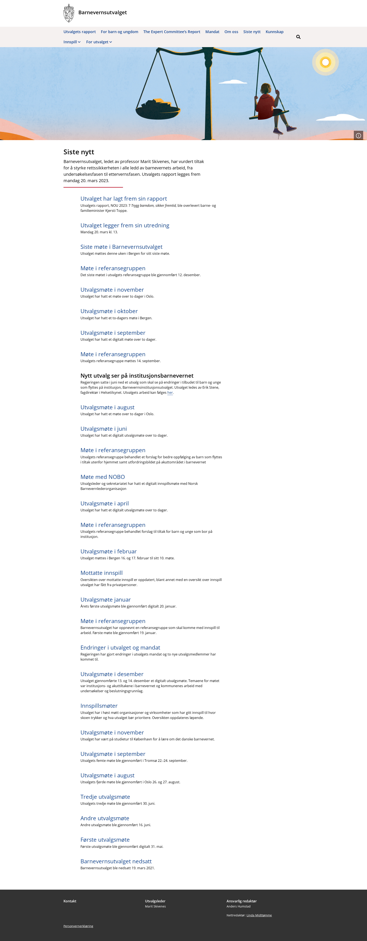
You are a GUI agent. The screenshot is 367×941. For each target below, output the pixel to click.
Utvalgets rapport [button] (80, 31)
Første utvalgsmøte (105, 839)
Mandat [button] (212, 31)
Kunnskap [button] (275, 31)
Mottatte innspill (101, 573)
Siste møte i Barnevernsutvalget (121, 246)
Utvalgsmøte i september (112, 332)
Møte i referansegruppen (112, 268)
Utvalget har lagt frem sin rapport (123, 198)
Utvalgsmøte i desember (112, 674)
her (170, 392)
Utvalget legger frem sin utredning (124, 225)
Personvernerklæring (78, 926)
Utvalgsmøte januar (105, 599)
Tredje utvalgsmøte (105, 796)
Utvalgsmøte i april (104, 503)
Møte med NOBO (102, 477)
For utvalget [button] (97, 41)
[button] (298, 37)
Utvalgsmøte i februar (108, 551)
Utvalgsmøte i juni (103, 428)
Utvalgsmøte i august (107, 407)
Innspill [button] (70, 41)
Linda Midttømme (259, 915)
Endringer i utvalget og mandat (120, 647)
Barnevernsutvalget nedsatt (116, 861)
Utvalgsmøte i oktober (109, 311)
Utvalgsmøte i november (112, 289)
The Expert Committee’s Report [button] (171, 31)
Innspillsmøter (99, 705)
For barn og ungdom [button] (119, 31)
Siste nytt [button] (252, 31)
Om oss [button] (231, 31)
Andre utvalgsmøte (104, 818)
